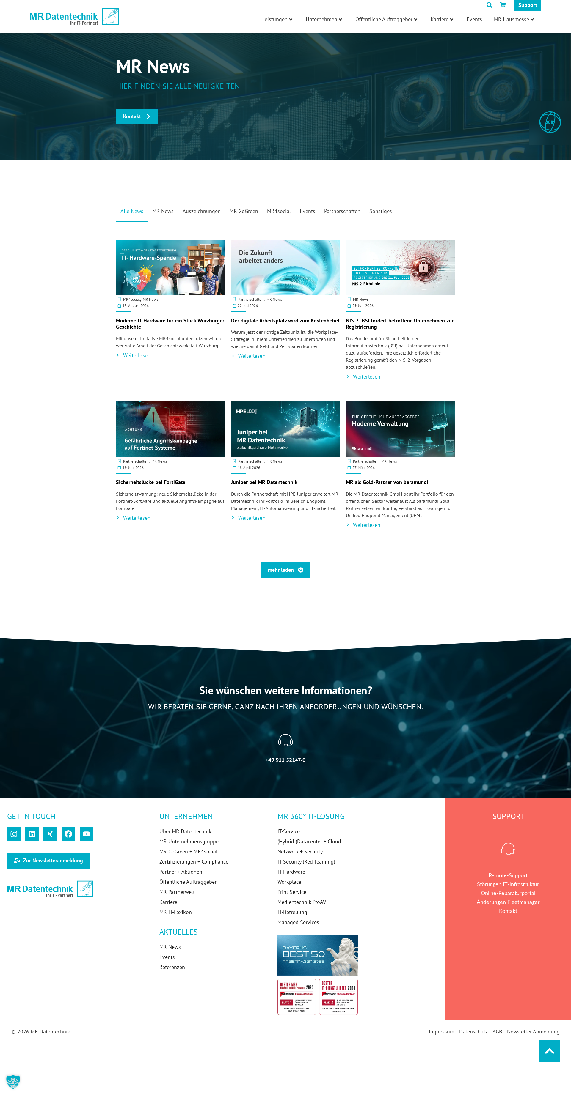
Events (474, 19)
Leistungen (275, 19)
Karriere (439, 19)
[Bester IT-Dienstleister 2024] (338, 997)
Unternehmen (321, 19)
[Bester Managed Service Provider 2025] (296, 997)
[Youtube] (86, 834)
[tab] (132, 214)
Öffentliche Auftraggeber (383, 19)
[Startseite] (74, 16)
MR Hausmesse (511, 19)
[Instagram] (14, 834)
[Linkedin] (32, 834)
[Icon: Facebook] (68, 834)
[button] (13, 1082)
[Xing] (50, 834)
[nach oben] (549, 1051)
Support (527, 4)
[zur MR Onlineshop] (504, 5)
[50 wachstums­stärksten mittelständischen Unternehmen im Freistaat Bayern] (317, 955)
